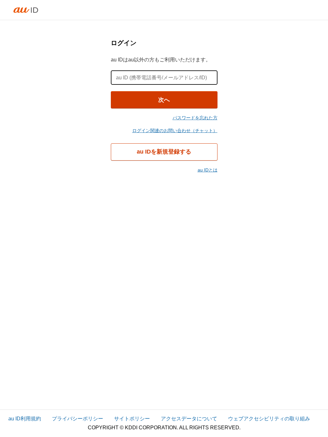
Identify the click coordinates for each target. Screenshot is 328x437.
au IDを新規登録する (164, 151)
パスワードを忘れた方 (195, 117)
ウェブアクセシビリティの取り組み (269, 418)
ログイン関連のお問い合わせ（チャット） (174, 130)
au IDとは (207, 169)
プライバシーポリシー (77, 418)
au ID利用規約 (24, 418)
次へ (164, 100)
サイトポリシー (132, 418)
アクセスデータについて (189, 418)
